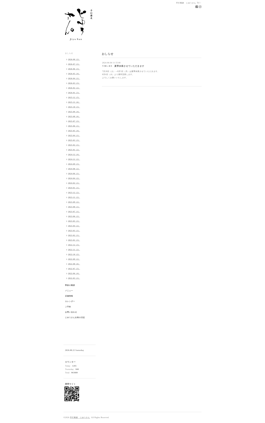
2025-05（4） (74, 131)
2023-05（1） (74, 221)
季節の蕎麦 (70, 285)
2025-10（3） (74, 107)
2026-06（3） (74, 69)
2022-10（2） (74, 254)
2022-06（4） (74, 273)
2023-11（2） (74, 197)
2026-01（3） (74, 93)
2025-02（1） (74, 145)
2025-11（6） (74, 102)
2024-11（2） (74, 159)
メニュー (69, 291)
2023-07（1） (74, 211)
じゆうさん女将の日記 (75, 317)
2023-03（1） (74, 231)
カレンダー (70, 301)
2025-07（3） (74, 121)
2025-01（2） (74, 150)
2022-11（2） (74, 250)
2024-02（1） (74, 183)
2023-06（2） (74, 216)
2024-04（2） (74, 178)
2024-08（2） (74, 169)
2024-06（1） (74, 173)
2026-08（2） (74, 59)
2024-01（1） (74, 188)
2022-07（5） (74, 269)
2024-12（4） (74, 154)
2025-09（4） (74, 112)
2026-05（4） (74, 74)
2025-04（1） (74, 135)
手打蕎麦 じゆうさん (80, 417)
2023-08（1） (74, 207)
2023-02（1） (74, 235)
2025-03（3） (74, 140)
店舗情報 (69, 296)
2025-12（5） (74, 97)
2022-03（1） (74, 278)
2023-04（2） (74, 226)
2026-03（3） (74, 83)
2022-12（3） (74, 245)
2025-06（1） (74, 126)
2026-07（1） (74, 64)
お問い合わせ (71, 312)
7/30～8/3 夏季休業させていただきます (123, 66)
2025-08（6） (74, 116)
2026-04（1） (74, 78)
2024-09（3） (74, 164)
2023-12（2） (74, 192)
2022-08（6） (74, 264)
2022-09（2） (74, 259)
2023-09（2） (74, 202)
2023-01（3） (74, 240)
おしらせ (69, 53)
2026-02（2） (74, 88)
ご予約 (68, 307)
